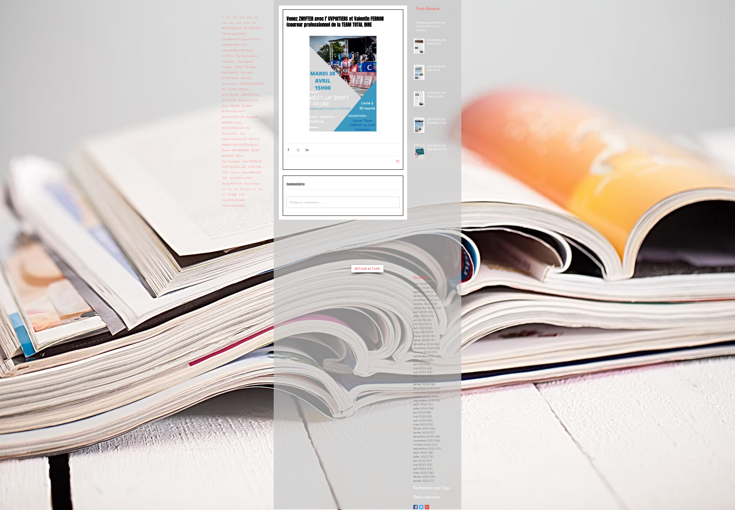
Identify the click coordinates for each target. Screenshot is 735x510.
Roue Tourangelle (231, 161)
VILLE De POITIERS (233, 205)
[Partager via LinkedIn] (307, 150)
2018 (234, 17)
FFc (224, 89)
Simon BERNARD (251, 172)
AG (254, 22)
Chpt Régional (245, 61)
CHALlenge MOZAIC (234, 33)
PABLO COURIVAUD (234, 139)
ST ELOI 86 (254, 167)
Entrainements (229, 83)
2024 (231, 22)
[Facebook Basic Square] (415, 507)
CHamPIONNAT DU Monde (237, 50)
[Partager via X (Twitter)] (298, 150)
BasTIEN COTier (253, 28)
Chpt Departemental (247, 56)
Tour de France (252, 183)
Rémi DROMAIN (252, 161)
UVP (241, 194)
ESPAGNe (246, 78)
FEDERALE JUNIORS (251, 83)
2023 (224, 22)
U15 (236, 189)
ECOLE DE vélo (230, 78)
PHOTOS (254, 139)
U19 (260, 189)
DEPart (239, 67)
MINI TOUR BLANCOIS (236, 128)
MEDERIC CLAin (231, 122)
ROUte (240, 155)
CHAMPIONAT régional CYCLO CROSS (243, 39)
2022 (256, 17)
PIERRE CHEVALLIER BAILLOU (240, 144)
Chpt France (228, 61)
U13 (230, 189)
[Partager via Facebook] (288, 150)
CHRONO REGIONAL (234, 45)
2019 (241, 17)
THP (224, 178)
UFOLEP (232, 194)
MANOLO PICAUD (233, 117)
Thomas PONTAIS (232, 183)
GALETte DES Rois (238, 89)
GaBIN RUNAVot (250, 94)
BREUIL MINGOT (232, 28)
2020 (249, 17)
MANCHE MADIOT (233, 111)
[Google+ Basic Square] (427, 507)
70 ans (246, 22)
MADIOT (247, 106)
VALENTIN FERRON (233, 200)
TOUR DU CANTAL (240, 178)
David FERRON (230, 72)
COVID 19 (227, 56)
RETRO (255, 150)
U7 (223, 194)
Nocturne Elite (230, 133)
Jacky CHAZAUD (248, 100)
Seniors (235, 172)
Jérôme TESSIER (231, 106)
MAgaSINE (253, 117)
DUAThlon (250, 67)
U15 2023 (245, 189)
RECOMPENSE (240, 150)
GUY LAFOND (230, 94)
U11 (224, 189)
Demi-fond (247, 72)
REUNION (228, 155)
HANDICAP (229, 100)
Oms (242, 133)
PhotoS (226, 150)
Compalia (227, 67)
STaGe (225, 172)
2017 (227, 17)
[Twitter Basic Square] (421, 507)
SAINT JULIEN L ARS (234, 167)
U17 (254, 189)
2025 (238, 22)
